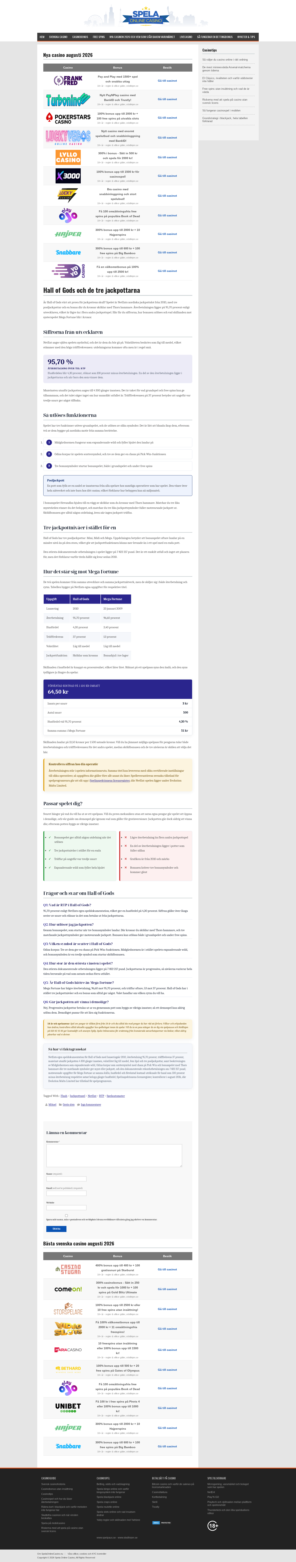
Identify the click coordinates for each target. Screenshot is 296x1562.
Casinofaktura (159, 1492)
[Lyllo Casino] (68, 157)
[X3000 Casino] (68, 175)
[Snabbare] (68, 252)
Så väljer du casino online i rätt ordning (225, 59)
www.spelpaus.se (106, 1537)
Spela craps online (107, 1502)
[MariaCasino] (68, 1349)
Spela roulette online (108, 1506)
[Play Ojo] (68, 215)
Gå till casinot (167, 80)
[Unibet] (68, 1408)
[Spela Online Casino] (146, 27)
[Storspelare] (68, 1308)
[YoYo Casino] (68, 271)
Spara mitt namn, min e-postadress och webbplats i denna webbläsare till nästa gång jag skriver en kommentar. (101, 1219)
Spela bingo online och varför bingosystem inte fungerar (113, 1491)
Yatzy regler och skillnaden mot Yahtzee (118, 1520)
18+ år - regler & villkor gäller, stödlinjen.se (117, 86)
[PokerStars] (68, 117)
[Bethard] (68, 1369)
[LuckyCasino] (68, 195)
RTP (101, 1096)
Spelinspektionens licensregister (110, 780)
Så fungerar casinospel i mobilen (221, 110)
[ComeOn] (68, 1289)
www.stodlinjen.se (128, 1537)
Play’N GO (213, 1497)
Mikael (52, 1104)
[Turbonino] (68, 99)
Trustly (155, 1506)
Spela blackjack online (109, 1497)
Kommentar (53, 1141)
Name (54, 1174)
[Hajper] (68, 234)
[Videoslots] (68, 1328)
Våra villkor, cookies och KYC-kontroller (87, 1554)
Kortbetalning (159, 1497)
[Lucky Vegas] (68, 137)
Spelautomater (116, 1096)
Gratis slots (69, 1104)
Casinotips (47, 1494)
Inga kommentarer (91, 1104)
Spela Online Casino (65, 1557)
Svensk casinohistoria (53, 1484)
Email (64, 1188)
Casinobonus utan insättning (57, 1489)
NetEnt (92, 1096)
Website (50, 1202)
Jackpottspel (77, 1096)
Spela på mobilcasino (53, 1523)
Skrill (154, 1502)
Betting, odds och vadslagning (113, 1484)
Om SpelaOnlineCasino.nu (50, 1554)
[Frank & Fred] (68, 80)
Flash (64, 1096)
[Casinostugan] (68, 1269)
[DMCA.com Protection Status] (162, 1524)
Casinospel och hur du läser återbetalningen (56, 1500)
